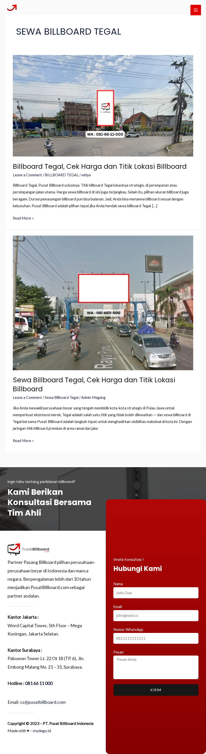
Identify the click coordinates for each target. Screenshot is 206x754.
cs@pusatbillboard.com (43, 702)
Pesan (118, 652)
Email (117, 607)
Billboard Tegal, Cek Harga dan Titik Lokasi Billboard (100, 166)
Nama (118, 584)
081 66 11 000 (39, 683)
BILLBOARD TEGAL (62, 175)
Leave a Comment (27, 175)
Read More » (23, 217)
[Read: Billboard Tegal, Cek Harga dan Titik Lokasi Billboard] (103, 105)
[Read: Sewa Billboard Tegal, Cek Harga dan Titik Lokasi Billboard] (103, 302)
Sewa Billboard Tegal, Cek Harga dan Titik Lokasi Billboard (94, 384)
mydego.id (42, 730)
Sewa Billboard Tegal (61, 397)
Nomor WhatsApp (128, 629)
